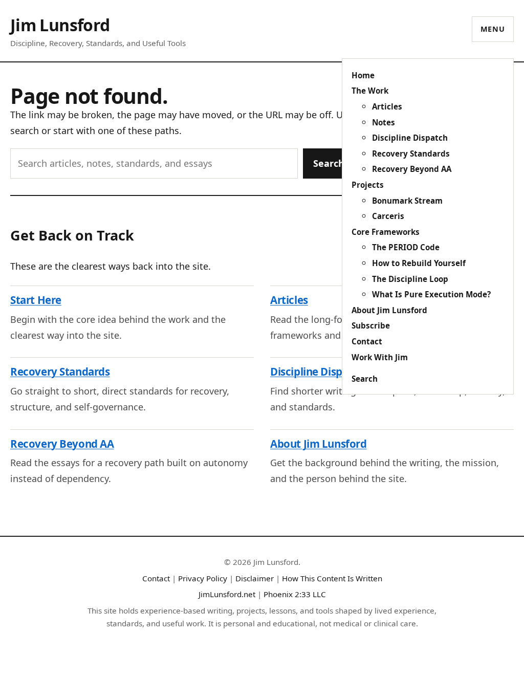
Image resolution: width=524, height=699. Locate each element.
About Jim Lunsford (389, 310)
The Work (370, 90)
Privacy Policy (202, 578)
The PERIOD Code (406, 247)
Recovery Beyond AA (411, 169)
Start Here (35, 300)
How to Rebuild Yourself (419, 263)
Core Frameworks (386, 232)
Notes (383, 122)
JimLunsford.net (227, 594)
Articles (387, 106)
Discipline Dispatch (410, 138)
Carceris (388, 216)
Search (365, 379)
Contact (367, 341)
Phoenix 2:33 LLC (295, 594)
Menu (493, 29)
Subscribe (371, 325)
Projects (368, 185)
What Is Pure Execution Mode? (431, 294)
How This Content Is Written (332, 578)
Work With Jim (380, 357)
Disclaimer (254, 578)
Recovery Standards (411, 153)
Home (363, 75)
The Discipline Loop (410, 279)
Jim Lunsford (60, 25)
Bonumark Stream (407, 200)
